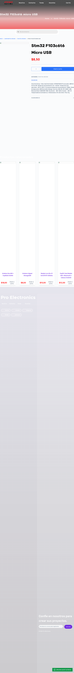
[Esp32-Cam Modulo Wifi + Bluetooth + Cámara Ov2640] (66, 216)
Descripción (34, 80)
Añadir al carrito (57, 69)
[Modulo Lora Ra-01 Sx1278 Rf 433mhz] (47, 216)
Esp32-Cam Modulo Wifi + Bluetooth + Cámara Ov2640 (66, 275)
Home (47, 18)
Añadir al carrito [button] (12, 282)
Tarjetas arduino (43, 76)
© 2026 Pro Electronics (45, 631)
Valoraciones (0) (35, 97)
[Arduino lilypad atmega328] (27, 216)
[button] (62, 669)
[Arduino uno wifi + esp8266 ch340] (8, 216)
